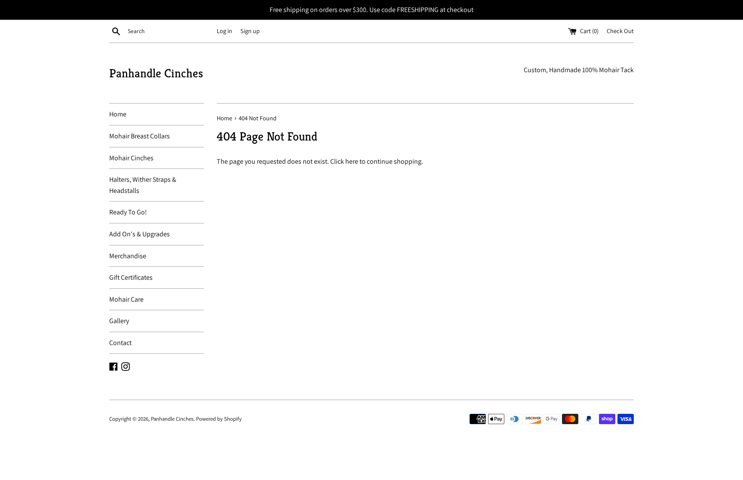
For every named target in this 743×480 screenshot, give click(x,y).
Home (117, 114)
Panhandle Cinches (156, 73)
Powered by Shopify (219, 418)
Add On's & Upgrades (139, 233)
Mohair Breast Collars (139, 136)
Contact (120, 342)
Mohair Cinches (131, 157)
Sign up (250, 31)
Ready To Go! (128, 212)
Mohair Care (126, 299)
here (351, 161)
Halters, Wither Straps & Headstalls (142, 185)
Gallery (119, 320)
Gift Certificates (131, 277)
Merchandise (127, 255)
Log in (224, 31)
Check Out (620, 31)
